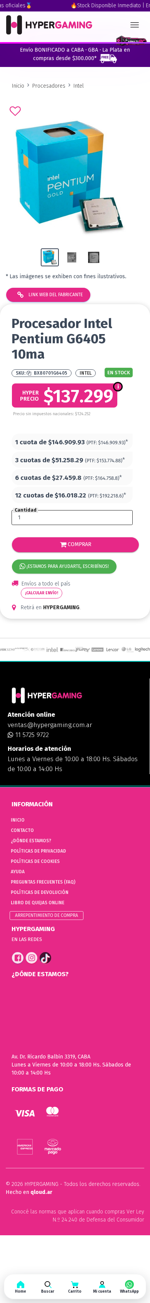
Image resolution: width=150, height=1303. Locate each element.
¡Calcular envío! (41, 593)
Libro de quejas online (37, 902)
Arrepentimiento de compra (46, 915)
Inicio (18, 86)
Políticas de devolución (39, 892)
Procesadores (48, 86)
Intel (78, 86)
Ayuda (18, 871)
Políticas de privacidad (38, 851)
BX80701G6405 (50, 373)
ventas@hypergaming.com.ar (50, 725)
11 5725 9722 (31, 735)
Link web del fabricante (55, 294)
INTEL (86, 373)
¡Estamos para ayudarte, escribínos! (67, 566)
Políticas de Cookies (35, 861)
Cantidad (26, 510)
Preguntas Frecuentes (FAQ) (43, 882)
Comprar (78, 544)
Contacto (22, 830)
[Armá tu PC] (131, 40)
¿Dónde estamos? (31, 840)
